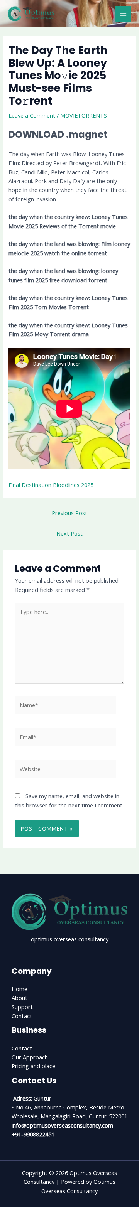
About (19, 997)
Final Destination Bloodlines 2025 (50, 485)
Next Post (69, 533)
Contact (22, 1016)
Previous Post (69, 513)
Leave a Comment (31, 115)
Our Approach (30, 1057)
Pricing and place (33, 1066)
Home (19, 989)
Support (22, 1007)
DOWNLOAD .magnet (57, 134)
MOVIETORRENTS (83, 115)
